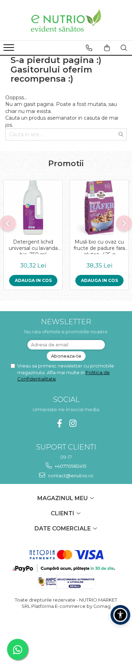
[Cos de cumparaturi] (107, 48)
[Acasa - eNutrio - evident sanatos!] (66, 20)
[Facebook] (59, 423)
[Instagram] (73, 423)
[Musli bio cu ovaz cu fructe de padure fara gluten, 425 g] (99, 207)
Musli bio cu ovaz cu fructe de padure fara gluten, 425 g (99, 246)
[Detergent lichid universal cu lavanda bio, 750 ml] (33, 207)
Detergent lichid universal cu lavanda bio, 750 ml (33, 246)
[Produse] (10, 49)
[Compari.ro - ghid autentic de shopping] (66, 633)
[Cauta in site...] (124, 48)
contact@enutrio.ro (70, 475)
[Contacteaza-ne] (89, 48)
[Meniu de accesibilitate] (120, 615)
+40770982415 (70, 466)
